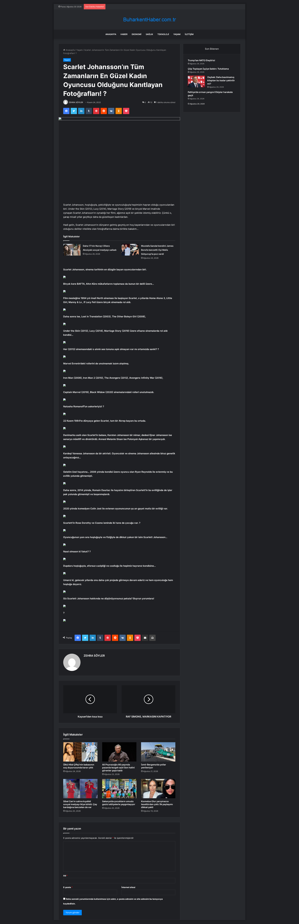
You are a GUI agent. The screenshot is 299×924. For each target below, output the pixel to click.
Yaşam (176, 34)
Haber (124, 34)
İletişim (189, 34)
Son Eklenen (212, 48)
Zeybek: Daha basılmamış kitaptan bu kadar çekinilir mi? (221, 80)
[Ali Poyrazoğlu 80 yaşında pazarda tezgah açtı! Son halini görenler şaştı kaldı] (119, 752)
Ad (65, 875)
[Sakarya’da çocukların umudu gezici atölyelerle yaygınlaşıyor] (119, 788)
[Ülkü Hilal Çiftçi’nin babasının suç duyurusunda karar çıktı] (80, 752)
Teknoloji (163, 34)
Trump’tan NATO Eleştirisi (201, 60)
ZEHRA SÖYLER (76, 102)
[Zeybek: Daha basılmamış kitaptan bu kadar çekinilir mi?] (196, 81)
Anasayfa (110, 34)
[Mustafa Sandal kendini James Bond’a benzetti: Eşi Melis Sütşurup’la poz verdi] (130, 250)
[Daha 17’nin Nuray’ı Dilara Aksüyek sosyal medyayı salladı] (72, 250)
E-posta (68, 887)
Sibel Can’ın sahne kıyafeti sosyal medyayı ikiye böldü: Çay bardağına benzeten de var (80, 804)
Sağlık (149, 34)
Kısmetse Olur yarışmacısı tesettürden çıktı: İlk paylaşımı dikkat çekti (157, 804)
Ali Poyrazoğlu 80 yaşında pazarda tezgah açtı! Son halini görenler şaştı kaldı (118, 767)
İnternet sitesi (128, 887)
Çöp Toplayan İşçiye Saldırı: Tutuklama (208, 68)
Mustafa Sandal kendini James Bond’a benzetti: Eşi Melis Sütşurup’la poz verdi (157, 250)
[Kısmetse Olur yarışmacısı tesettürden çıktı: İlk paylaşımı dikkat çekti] (158, 788)
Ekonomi (136, 34)
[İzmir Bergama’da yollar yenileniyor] (158, 752)
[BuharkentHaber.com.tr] (149, 19)
